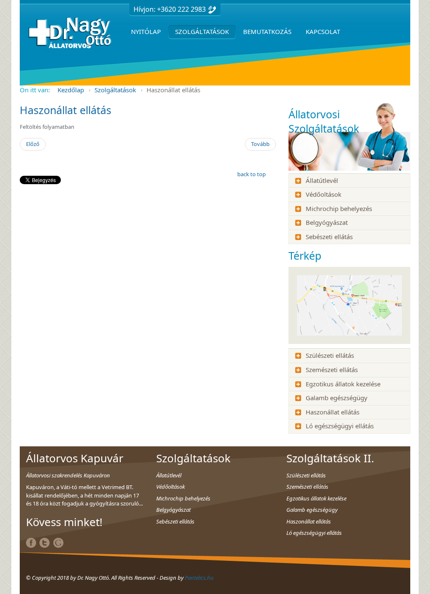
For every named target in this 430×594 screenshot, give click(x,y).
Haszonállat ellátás (65, 110)
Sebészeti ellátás (329, 236)
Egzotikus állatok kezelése (343, 384)
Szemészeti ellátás (332, 369)
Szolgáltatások (115, 90)
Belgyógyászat (327, 222)
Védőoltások (323, 194)
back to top (251, 174)
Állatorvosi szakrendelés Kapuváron (68, 475)
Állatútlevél (322, 180)
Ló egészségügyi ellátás (340, 426)
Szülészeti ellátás (330, 355)
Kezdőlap (71, 90)
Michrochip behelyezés (339, 208)
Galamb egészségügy (336, 397)
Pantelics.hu (199, 577)
